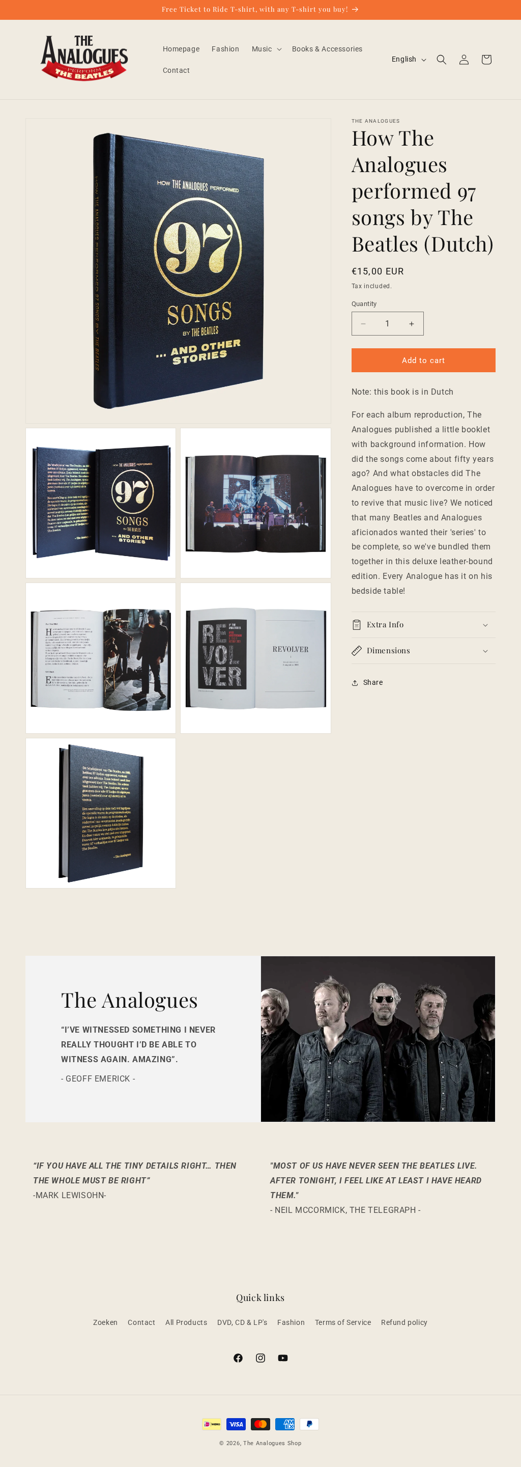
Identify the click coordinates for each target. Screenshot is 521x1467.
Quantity (364, 304)
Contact (141, 1322)
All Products (186, 1322)
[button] (266, 49)
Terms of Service (343, 1322)
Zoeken (105, 1322)
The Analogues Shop (272, 1443)
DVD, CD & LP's (242, 1322)
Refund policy (404, 1322)
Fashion (291, 1322)
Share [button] (373, 682)
